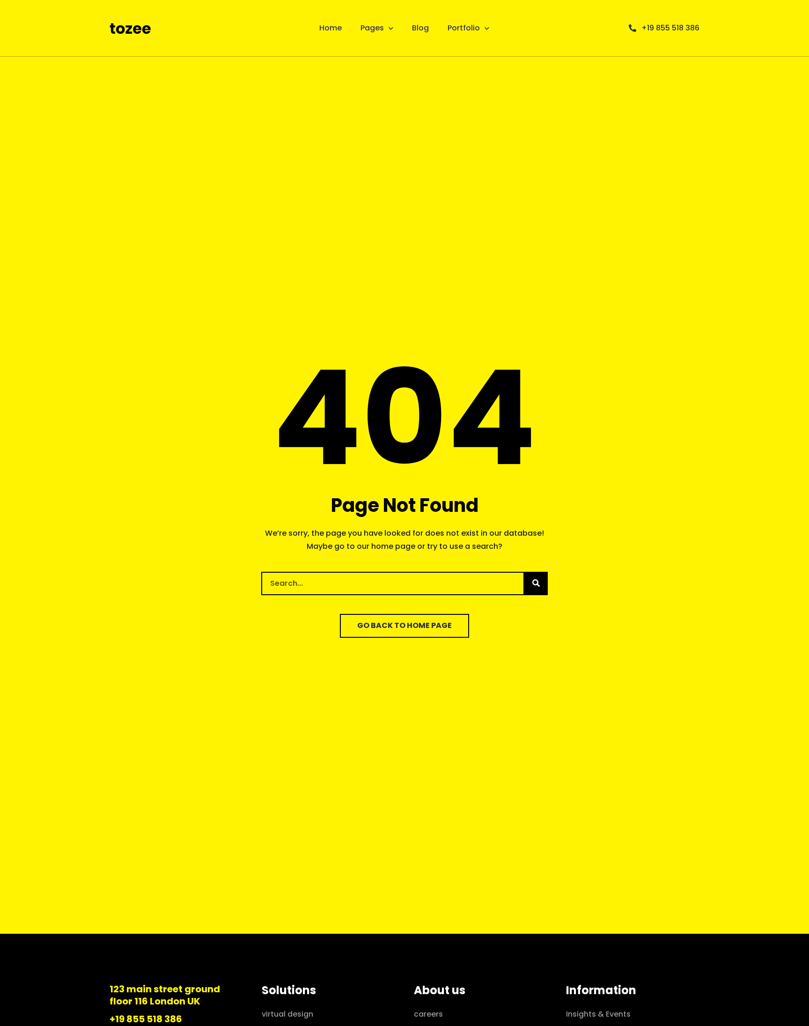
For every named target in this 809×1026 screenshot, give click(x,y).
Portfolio (464, 27)
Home (330, 27)
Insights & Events (598, 1014)
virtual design (287, 1014)
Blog (420, 27)
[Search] (536, 583)
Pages (372, 27)
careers (428, 1014)
